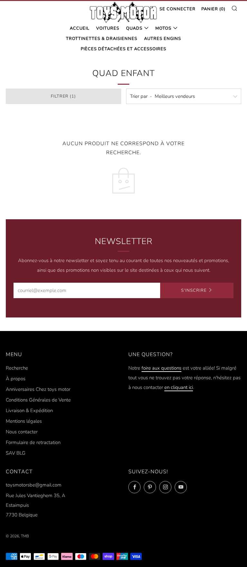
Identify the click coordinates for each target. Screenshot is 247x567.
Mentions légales (24, 421)
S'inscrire (193, 290)
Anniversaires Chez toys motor (38, 389)
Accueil (79, 28)
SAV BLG (15, 453)
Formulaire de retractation (33, 442)
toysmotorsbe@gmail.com (33, 485)
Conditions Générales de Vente (38, 400)
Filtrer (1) (63, 96)
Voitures (107, 28)
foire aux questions (161, 368)
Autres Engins (162, 39)
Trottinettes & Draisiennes (101, 39)
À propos (15, 378)
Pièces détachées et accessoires (123, 49)
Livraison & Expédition (29, 410)
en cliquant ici (178, 387)
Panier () (213, 9)
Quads (134, 28)
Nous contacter (22, 432)
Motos (163, 28)
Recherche (17, 368)
